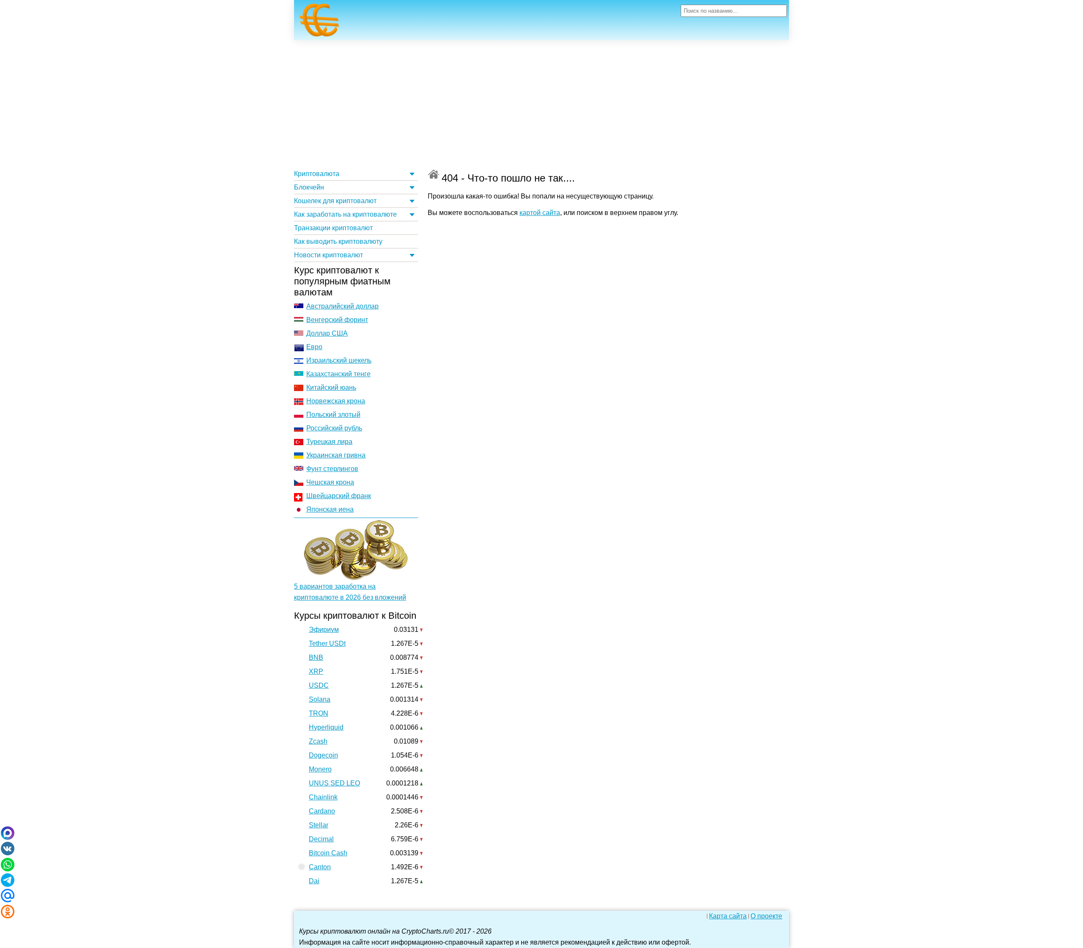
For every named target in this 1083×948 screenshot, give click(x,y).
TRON (318, 713)
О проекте (766, 916)
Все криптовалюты (434, 174)
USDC (319, 685)
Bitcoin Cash (328, 853)
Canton (320, 867)
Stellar (318, 825)
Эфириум (324, 629)
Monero (320, 769)
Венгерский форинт (337, 319)
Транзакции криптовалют (333, 228)
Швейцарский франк (338, 495)
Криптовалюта (316, 174)
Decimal (321, 839)
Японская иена (330, 509)
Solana (319, 699)
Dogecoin (323, 755)
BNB (316, 657)
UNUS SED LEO (334, 783)
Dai (314, 881)
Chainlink (323, 797)
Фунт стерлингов (332, 468)
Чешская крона (330, 482)
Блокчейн (309, 187)
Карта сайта (728, 916)
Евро (314, 346)
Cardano (322, 811)
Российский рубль (334, 428)
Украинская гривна (336, 455)
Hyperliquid (326, 727)
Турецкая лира (329, 441)
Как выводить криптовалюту (338, 241)
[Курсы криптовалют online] (319, 22)
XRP (316, 671)
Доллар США (327, 333)
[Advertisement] (541, 103)
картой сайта (540, 212)
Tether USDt (327, 643)
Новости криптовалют (328, 255)
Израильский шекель (338, 360)
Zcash (318, 741)
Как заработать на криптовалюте (345, 214)
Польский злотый (333, 414)
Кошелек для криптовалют (335, 201)
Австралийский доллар (342, 306)
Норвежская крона (335, 401)
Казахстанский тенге (338, 374)
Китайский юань (331, 387)
